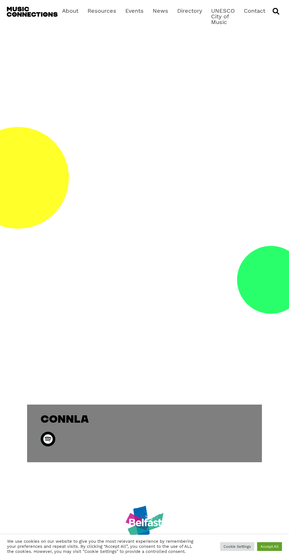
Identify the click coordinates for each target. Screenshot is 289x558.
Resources (101, 10)
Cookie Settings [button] (237, 546)
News (160, 10)
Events (134, 10)
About (70, 10)
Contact (254, 10)
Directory (189, 10)
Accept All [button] (269, 546)
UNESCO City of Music (223, 16)
